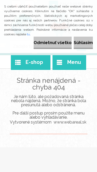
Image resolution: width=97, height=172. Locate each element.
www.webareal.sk (70, 122)
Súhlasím (83, 42)
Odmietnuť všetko (53, 42)
